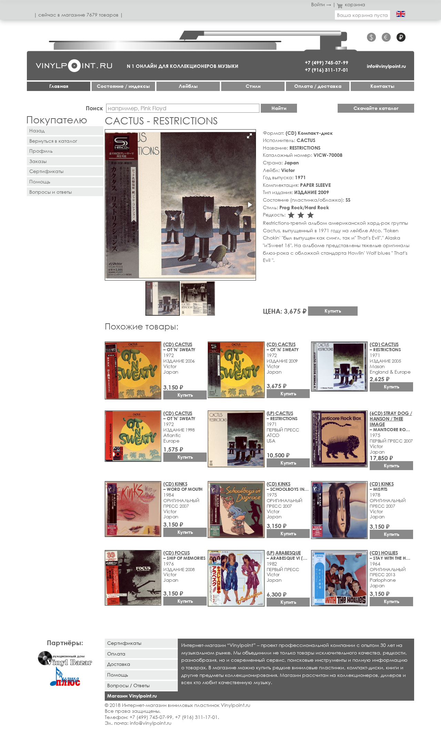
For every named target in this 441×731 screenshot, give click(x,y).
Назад (36, 130)
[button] (249, 135)
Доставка (118, 664)
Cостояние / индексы (123, 86)
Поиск (94, 108)
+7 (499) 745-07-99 (326, 62)
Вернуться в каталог (53, 141)
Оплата (116, 654)
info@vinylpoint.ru (386, 66)
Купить (333, 311)
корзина (355, 4)
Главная (58, 86)
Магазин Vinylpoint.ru (132, 696)
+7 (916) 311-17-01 (326, 70)
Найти (278, 108)
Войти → (321, 4)
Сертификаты (46, 171)
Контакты (382, 86)
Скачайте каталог (376, 108)
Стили (253, 86)
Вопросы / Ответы (128, 685)
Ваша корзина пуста (362, 15)
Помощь (39, 181)
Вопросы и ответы (50, 192)
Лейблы (188, 86)
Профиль (41, 151)
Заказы (38, 161)
